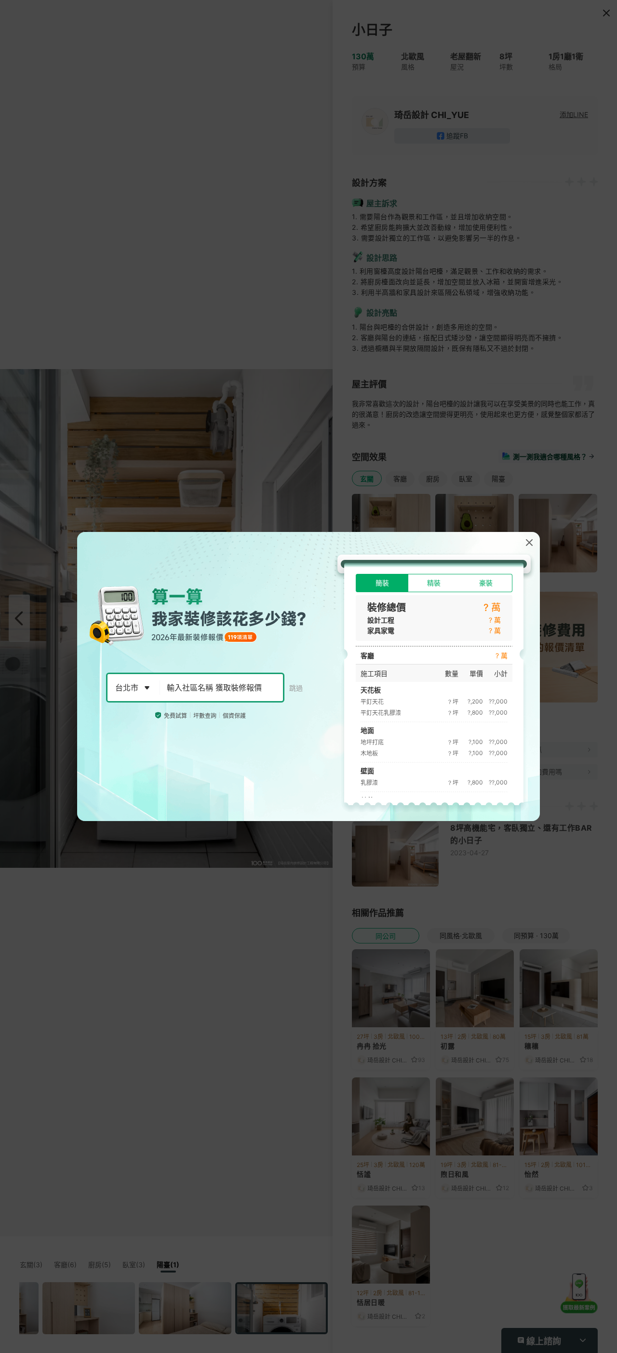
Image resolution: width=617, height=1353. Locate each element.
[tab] (382, 583)
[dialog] (308, 676)
